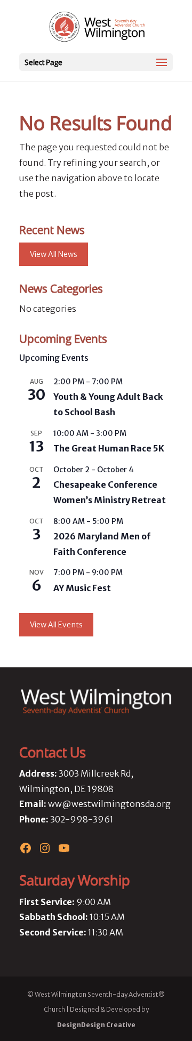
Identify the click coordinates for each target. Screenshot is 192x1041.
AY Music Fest (82, 588)
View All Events (56, 625)
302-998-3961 (82, 819)
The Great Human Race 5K (108, 448)
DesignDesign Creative (96, 1025)
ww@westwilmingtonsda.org (109, 803)
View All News (53, 254)
